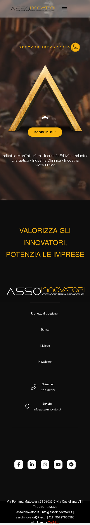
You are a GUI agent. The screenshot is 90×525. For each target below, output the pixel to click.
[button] (64, 8)
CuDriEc (53, 522)
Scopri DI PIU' (45, 132)
